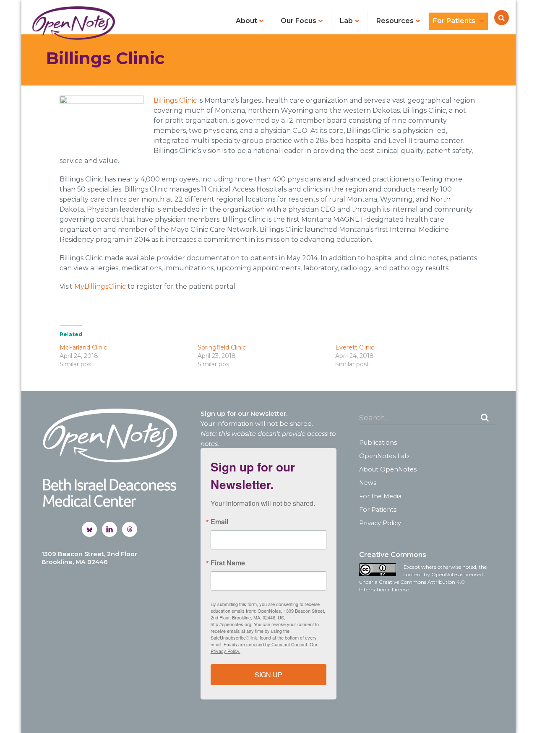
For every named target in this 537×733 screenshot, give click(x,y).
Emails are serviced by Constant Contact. (266, 644)
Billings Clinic (175, 100)
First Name (228, 562)
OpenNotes (73, 23)
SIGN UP (268, 674)
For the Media (380, 496)
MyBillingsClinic (100, 286)
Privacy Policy (380, 523)
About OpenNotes (388, 469)
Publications (378, 442)
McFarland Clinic (83, 347)
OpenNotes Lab (384, 456)
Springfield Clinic (222, 347)
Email (219, 521)
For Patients (377, 509)
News (367, 483)
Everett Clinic (354, 347)
